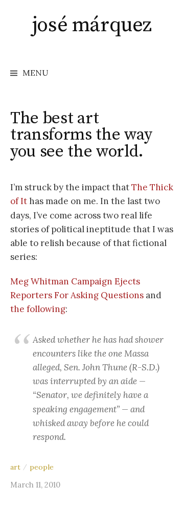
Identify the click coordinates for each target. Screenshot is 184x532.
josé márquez (92, 25)
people (42, 467)
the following (37, 309)
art (15, 467)
